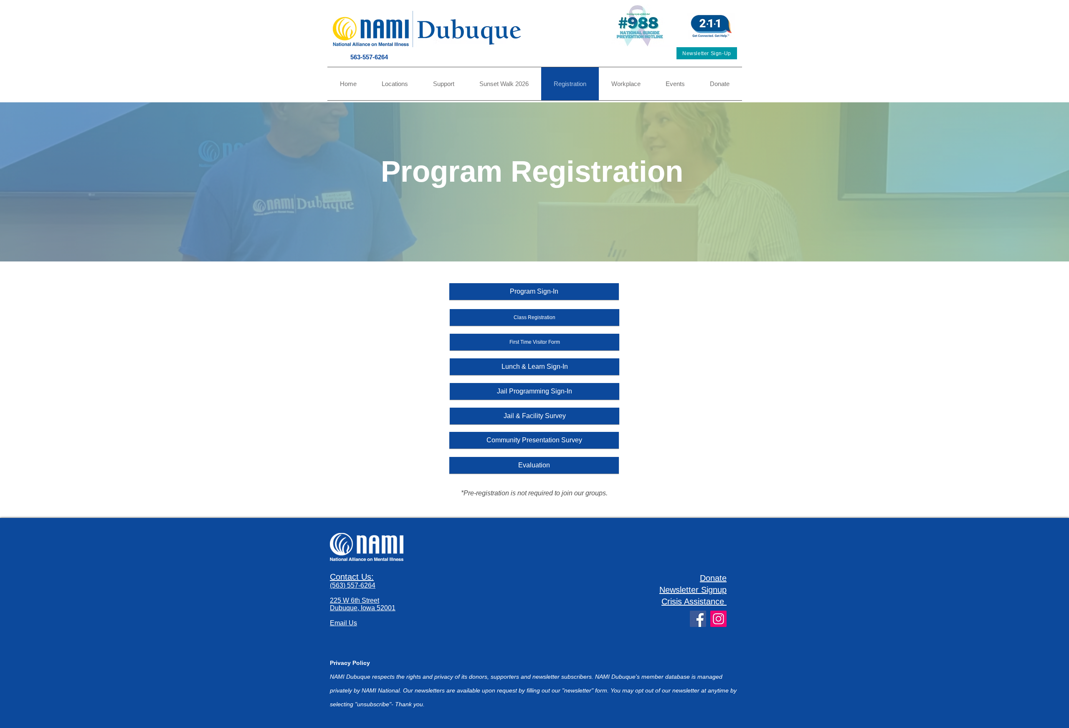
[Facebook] (698, 619)
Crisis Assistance (692, 601)
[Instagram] (718, 619)
